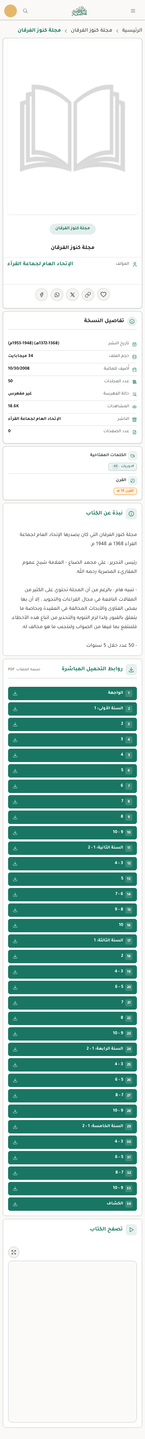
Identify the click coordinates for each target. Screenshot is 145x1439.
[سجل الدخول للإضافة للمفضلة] (103, 294)
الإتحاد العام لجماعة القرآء (40, 264)
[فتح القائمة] (133, 11)
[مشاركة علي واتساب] (57, 294)
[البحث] (25, 11)
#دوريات (124, 466)
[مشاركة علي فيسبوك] (41, 294)
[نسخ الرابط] (88, 294)
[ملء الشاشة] (13, 1252)
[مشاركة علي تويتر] (72, 294)
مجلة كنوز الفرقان (91, 31)
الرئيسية (132, 31)
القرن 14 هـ (125, 491)
